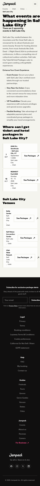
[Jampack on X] (23, 466)
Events (5, 9)
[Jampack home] (9, 4)
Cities (22, 9)
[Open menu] (35, 4)
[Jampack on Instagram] (17, 466)
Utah (14, 9)
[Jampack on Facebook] (11, 466)
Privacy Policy (13, 306)
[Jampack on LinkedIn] (28, 466)
